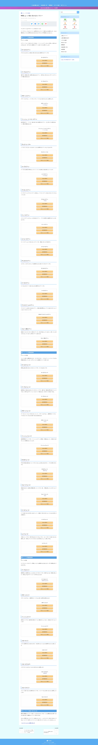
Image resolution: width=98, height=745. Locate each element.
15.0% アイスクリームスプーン (45, 314)
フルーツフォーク (44, 494)
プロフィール (64, 5)
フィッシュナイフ (44, 626)
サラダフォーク (45, 469)
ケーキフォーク (45, 519)
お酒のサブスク (74, 28)
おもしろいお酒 (74, 24)
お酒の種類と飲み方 (35, 5)
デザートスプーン (44, 103)
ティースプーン (45, 224)
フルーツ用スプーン (45, 338)
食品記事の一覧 (44, 5)
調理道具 (50, 5)
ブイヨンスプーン (44, 199)
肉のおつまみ (64, 42)
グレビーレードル (44, 152)
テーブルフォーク (44, 396)
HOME (49, 740)
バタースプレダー (44, 671)
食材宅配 (63, 49)
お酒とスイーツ (64, 35)
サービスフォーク (44, 372)
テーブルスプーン (44, 81)
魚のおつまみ (64, 51)
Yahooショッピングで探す (45, 65)
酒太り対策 (65, 24)
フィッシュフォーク (45, 445)
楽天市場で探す (44, 63)
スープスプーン (45, 174)
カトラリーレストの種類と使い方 (28, 723)
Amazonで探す (44, 60)
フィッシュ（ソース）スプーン (45, 128)
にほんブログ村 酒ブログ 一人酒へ (67, 59)
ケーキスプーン (45, 290)
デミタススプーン (44, 268)
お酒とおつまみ (65, 28)
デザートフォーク (44, 420)
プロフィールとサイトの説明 (49, 742)
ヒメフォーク (44, 543)
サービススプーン (44, 57)
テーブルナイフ (45, 579)
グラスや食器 (57, 5)
